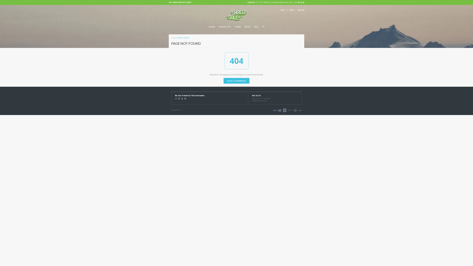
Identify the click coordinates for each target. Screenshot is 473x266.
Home (212, 26)
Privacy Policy (176, 110)
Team (238, 26)
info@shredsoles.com (282, 2)
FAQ (256, 26)
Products (225, 26)
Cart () (301, 10)
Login (291, 10)
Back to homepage (236, 81)
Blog (247, 26)
